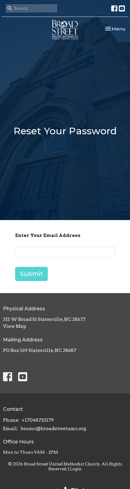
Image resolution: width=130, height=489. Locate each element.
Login (76, 469)
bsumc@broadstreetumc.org (53, 428)
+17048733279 (38, 420)
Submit (31, 273)
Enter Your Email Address (47, 235)
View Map (14, 326)
